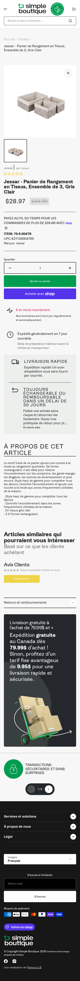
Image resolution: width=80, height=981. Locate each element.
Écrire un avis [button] (21, 578)
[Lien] (40, 680)
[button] (5, 9)
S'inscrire (40, 896)
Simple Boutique (29, 951)
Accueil (9, 39)
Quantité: (9, 259)
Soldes (23, 39)
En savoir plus (31, 427)
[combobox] (40, 21)
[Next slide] (49, 789)
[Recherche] (71, 21)
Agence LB (34, 967)
